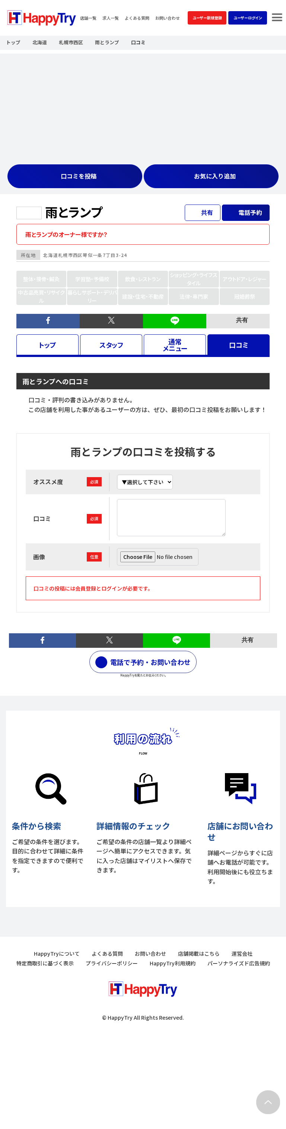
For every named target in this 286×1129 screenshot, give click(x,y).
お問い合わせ (167, 18)
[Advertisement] (143, 106)
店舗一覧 (88, 18)
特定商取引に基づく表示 (45, 963)
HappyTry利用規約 (173, 963)
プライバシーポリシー (112, 963)
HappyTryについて (57, 953)
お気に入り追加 (215, 175)
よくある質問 (137, 18)
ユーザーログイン (247, 17)
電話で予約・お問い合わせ (150, 662)
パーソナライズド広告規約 (238, 963)
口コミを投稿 (78, 175)
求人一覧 (110, 18)
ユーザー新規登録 (207, 17)
